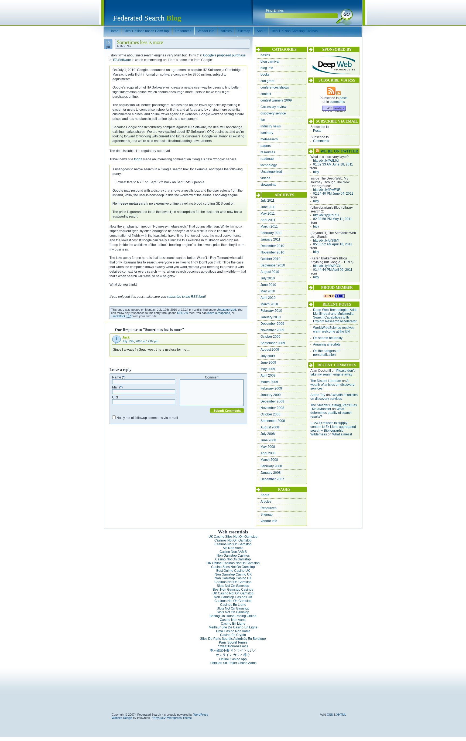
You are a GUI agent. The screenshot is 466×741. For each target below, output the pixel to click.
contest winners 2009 (276, 100)
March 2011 (269, 226)
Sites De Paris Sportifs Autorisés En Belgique (233, 639)
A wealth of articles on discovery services (332, 384)
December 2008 (272, 401)
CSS (330, 714)
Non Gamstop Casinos (233, 555)
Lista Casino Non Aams (233, 631)
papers (266, 146)
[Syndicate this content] (317, 151)
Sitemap (267, 514)
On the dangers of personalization (326, 353)
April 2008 (268, 453)
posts (343, 98)
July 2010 (268, 278)
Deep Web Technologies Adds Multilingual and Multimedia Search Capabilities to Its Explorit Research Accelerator (335, 315)
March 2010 (269, 304)
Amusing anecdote (327, 344)
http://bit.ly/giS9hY (326, 240)
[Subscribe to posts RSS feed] (331, 94)
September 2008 (273, 421)
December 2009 (272, 324)
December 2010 (272, 246)
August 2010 (270, 272)
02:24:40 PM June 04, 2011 (333, 193)
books (265, 74)
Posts (317, 131)
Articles (266, 501)
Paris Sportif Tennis (233, 642)
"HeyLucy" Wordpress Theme (172, 717)
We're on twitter (339, 151)
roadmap (267, 159)
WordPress (200, 714)
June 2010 (268, 285)
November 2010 (272, 252)
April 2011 (268, 220)
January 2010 (271, 317)
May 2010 (268, 291)
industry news (271, 126)
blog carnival (270, 61)
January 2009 (271, 395)
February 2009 (271, 388)
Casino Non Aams (233, 620)
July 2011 (268, 200)
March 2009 (269, 382)
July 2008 (268, 434)
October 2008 (270, 414)
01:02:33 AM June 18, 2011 (333, 164)
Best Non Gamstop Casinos (233, 589)
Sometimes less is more (140, 42)
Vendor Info (269, 521)
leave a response (218, 312)
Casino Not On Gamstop (233, 559)
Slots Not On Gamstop (233, 586)
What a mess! (342, 434)
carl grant (267, 81)
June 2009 (268, 362)
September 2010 (273, 265)
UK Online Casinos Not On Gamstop (233, 563)
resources (268, 152)
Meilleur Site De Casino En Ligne (233, 627)
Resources (268, 508)
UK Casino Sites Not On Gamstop (233, 537)
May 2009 (268, 369)
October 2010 (270, 259)
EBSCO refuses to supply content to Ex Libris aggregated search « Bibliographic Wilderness (333, 428)
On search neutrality (327, 338)
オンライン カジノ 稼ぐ (233, 655)
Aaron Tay (317, 395)
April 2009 (268, 375)
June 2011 (268, 207)
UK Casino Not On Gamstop (233, 593)
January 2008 (271, 473)
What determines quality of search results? (331, 412)
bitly (316, 172)
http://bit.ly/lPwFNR (327, 190)
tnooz (138, 159)
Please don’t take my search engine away (332, 372)
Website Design (122, 717)
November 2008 (272, 408)
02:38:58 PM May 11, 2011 (332, 219)
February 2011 (271, 233)
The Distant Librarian (325, 381)
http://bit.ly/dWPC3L (327, 266)
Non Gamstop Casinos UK (233, 597)
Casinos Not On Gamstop (233, 540)
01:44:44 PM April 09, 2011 (332, 270)
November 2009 (272, 330)
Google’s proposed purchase (224, 55)
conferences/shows (275, 87)
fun (263, 120)
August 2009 (270, 349)
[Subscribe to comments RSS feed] (338, 94)
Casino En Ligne (233, 623)
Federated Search (147, 18)
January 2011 (270, 239)
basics (265, 55)
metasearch (269, 139)
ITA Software (122, 60)
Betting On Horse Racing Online (233, 616)
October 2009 (270, 337)
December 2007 (272, 479)
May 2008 (268, 447)
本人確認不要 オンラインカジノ (233, 650)
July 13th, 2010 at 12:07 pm (140, 341)
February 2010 (271, 311)
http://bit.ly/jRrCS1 (326, 215)
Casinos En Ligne (233, 605)
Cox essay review (273, 107)
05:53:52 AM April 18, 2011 (332, 244)
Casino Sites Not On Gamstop (233, 567)
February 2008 (271, 466)
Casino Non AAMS (233, 552)
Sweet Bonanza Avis (233, 646)
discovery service (273, 113)
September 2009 (273, 343)
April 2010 (268, 298)
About (265, 495)
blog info (267, 68)
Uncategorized (226, 309)
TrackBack (121, 316)
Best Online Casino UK (233, 571)
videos (265, 178)
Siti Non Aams (233, 548)
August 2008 (270, 427)
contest (266, 94)
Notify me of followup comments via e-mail (147, 418)
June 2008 (268, 440)
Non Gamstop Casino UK (233, 574)
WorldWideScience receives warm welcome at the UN (333, 329)
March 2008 (269, 460)
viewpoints (268, 185)
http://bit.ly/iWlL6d (326, 161)
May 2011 (268, 213)
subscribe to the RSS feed (186, 297)
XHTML (341, 714)
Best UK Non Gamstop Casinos (295, 31)
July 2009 (268, 356)
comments (337, 102)
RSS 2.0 (182, 312)
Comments (321, 141)
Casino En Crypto (233, 635)
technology (269, 165)
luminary (267, 133)
